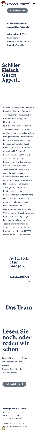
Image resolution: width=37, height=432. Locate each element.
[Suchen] (29, 3)
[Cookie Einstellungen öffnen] (3, 429)
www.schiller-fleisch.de (18, 27)
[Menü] (34, 3)
